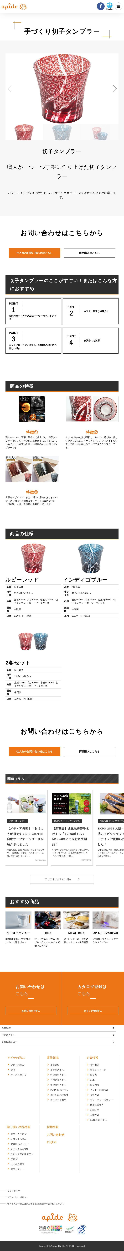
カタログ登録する (93, 1010)
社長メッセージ (98, 1070)
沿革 (92, 1080)
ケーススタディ (18, 1075)
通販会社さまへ (58, 1075)
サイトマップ (13, 1191)
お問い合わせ (55, 1134)
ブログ (14, 1159)
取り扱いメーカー (20, 1144)
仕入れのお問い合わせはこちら (34, 253)
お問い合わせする (31, 1010)
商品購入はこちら (89, 253)
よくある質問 (17, 1164)
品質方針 (94, 1095)
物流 (13, 1070)
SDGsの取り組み (98, 1120)
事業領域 (6, 1028)
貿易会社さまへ (58, 1085)
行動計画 (94, 1110)
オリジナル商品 (58, 1100)
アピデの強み (16, 1057)
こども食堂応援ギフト (22, 1154)
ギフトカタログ (18, 1134)
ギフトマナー (17, 1169)
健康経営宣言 (97, 1105)
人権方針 (94, 1115)
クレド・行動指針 (99, 1090)
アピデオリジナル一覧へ (58, 879)
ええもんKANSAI (19, 1149)
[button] (9, 88)
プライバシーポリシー (101, 1100)
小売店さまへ (8, 1035)
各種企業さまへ (9, 1041)
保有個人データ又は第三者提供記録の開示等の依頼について (35, 1204)
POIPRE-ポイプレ (59, 1090)
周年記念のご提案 (59, 1095)
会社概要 (94, 1065)
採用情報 (53, 1127)
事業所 (93, 1075)
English (52, 1142)
